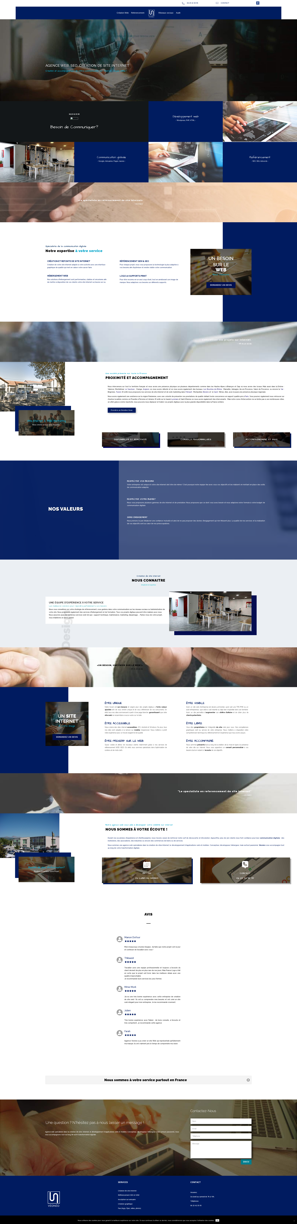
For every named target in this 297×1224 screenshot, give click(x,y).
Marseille (227, 389)
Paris (247, 396)
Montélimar (119, 389)
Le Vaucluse (130, 389)
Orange (139, 389)
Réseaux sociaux (165, 13)
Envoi (246, 1162)
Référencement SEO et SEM (128, 1195)
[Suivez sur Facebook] (257, 3)
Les (205, 389)
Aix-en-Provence (246, 389)
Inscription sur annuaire (127, 1199)
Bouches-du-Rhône (214, 389)
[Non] (294, 1221)
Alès (226, 392)
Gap (238, 386)
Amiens (151, 399)
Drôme (280, 386)
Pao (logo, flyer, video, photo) (129, 1208)
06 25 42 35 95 (74, 114)
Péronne (142, 399)
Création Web (123, 13)
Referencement (137, 13)
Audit (178, 13)
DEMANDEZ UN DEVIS (221, 285)
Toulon (118, 392)
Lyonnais (174, 399)
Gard (216, 392)
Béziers (206, 392)
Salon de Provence (261, 389)
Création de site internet (127, 1191)
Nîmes (221, 392)
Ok (217, 1220)
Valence (111, 389)
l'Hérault (188, 392)
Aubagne (235, 389)
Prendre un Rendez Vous (121, 410)
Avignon (146, 389)
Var (282, 389)
